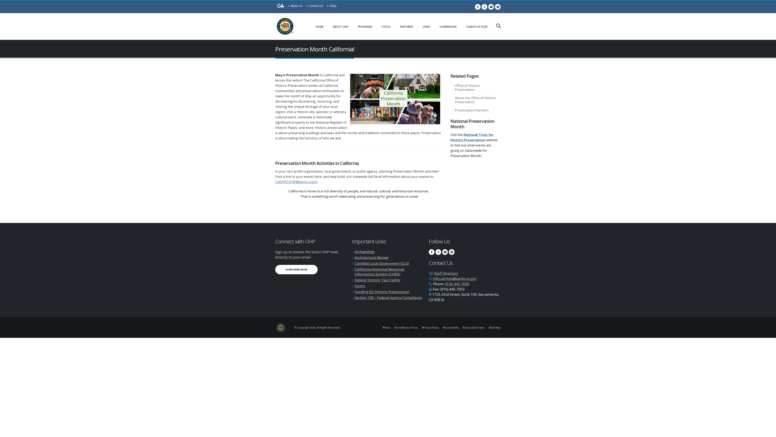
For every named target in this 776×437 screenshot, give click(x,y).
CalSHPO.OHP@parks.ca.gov (296, 182)
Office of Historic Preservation (467, 87)
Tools (386, 27)
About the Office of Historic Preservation (475, 100)
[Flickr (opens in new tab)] (498, 7)
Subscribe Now (302, 269)
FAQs (332, 6)
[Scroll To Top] (769, 432)
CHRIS (426, 27)
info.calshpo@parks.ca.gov (454, 278)
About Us (296, 6)
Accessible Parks (474, 327)
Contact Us (315, 6)
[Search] (498, 26)
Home (319, 27)
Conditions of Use (407, 327)
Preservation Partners (472, 110)
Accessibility (451, 327)
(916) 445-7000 (457, 284)
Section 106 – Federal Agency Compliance (388, 297)
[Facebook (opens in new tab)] (478, 7)
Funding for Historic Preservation (382, 292)
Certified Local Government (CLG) (382, 263)
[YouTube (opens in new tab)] (491, 7)
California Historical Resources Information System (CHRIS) (380, 272)
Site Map (495, 327)
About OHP (340, 27)
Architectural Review (371, 257)
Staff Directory (446, 273)
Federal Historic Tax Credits (377, 280)
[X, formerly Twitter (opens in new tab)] (484, 7)
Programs (365, 27)
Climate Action (476, 27)
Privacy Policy (431, 327)
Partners (406, 27)
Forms (360, 286)
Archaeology (365, 251)
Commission (448, 27)
